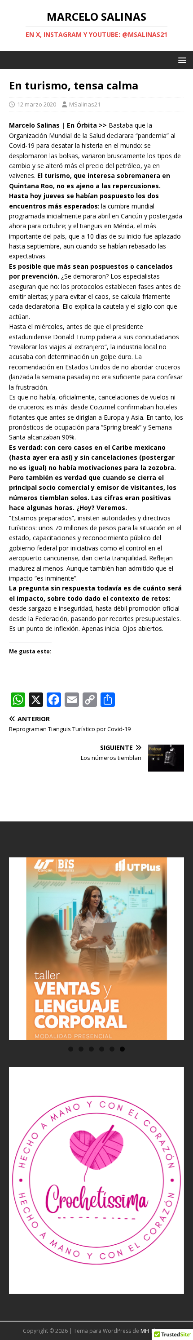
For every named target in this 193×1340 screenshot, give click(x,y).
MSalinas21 (85, 104)
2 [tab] (81, 1049)
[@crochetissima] (96, 1180)
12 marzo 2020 (36, 104)
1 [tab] (70, 1049)
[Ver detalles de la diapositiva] (96, 948)
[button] (181, 59)
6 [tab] (122, 1049)
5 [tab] (112, 1049)
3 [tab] (91, 1049)
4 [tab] (101, 1049)
